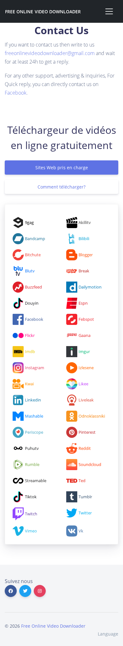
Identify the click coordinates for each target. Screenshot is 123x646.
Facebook (15, 92)
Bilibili (84, 238)
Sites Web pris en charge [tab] (61, 168)
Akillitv (85, 222)
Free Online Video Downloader (43, 12)
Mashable (34, 416)
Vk (81, 531)
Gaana (85, 335)
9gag (29, 222)
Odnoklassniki (92, 416)
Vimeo (31, 531)
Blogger (86, 255)
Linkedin (33, 400)
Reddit (85, 448)
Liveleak (86, 400)
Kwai (29, 384)
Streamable (35, 480)
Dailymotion (90, 287)
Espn (83, 303)
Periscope (34, 432)
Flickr (30, 335)
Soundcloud (90, 464)
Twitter (85, 513)
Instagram (34, 367)
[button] (106, 633)
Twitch (31, 514)
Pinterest (87, 432)
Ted (82, 480)
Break (84, 271)
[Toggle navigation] (109, 11)
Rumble (32, 464)
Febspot (86, 319)
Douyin (31, 303)
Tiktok (31, 497)
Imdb (30, 351)
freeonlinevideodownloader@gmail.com (50, 53)
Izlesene (86, 367)
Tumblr (85, 497)
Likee (83, 384)
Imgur (84, 351)
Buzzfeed (33, 287)
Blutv (30, 271)
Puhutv (32, 448)
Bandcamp (35, 238)
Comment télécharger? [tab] (61, 187)
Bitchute (33, 255)
